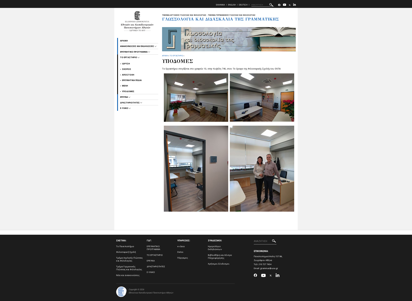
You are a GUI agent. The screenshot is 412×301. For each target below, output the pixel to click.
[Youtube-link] (284, 5)
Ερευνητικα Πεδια (132, 80)
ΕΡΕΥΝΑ (151, 260)
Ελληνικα (220, 4)
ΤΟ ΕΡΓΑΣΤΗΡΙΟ (155, 255)
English (232, 4)
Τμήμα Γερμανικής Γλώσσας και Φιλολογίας (129, 268)
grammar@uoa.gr (269, 268)
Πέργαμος (182, 257)
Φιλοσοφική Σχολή (126, 252)
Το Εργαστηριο (176, 55)
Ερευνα (124, 96)
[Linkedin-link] (294, 5)
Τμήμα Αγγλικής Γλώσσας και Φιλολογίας (129, 259)
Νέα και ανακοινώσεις (127, 275)
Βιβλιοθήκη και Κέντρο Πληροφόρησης (220, 257)
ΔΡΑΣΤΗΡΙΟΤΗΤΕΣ (130, 102)
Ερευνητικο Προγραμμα (134, 51)
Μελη (125, 85)
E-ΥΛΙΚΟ (151, 272)
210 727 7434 (265, 264)
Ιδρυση (126, 63)
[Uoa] (121, 291)
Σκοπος (126, 69)
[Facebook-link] (279, 5)
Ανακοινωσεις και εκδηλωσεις (137, 46)
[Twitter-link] (290, 5)
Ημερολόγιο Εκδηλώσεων (215, 248)
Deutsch (243, 4)
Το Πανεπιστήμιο (125, 246)
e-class (181, 246)
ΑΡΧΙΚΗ (165, 55)
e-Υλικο (124, 108)
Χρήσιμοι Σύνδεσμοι (218, 263)
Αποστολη (128, 74)
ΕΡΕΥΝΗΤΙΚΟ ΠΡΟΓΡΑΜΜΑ (153, 248)
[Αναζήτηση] (271, 5)
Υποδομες (128, 91)
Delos (180, 252)
